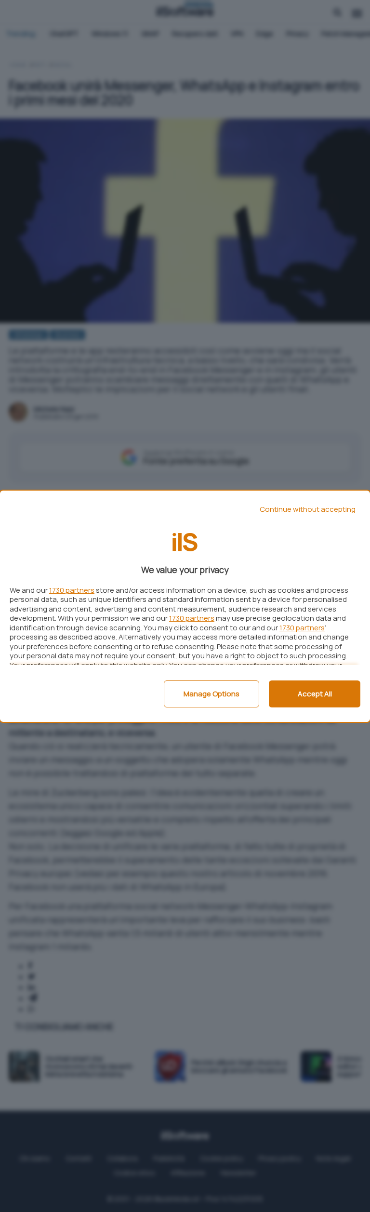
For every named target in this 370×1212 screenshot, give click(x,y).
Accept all (315, 694)
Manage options (211, 694)
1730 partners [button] (71, 590)
